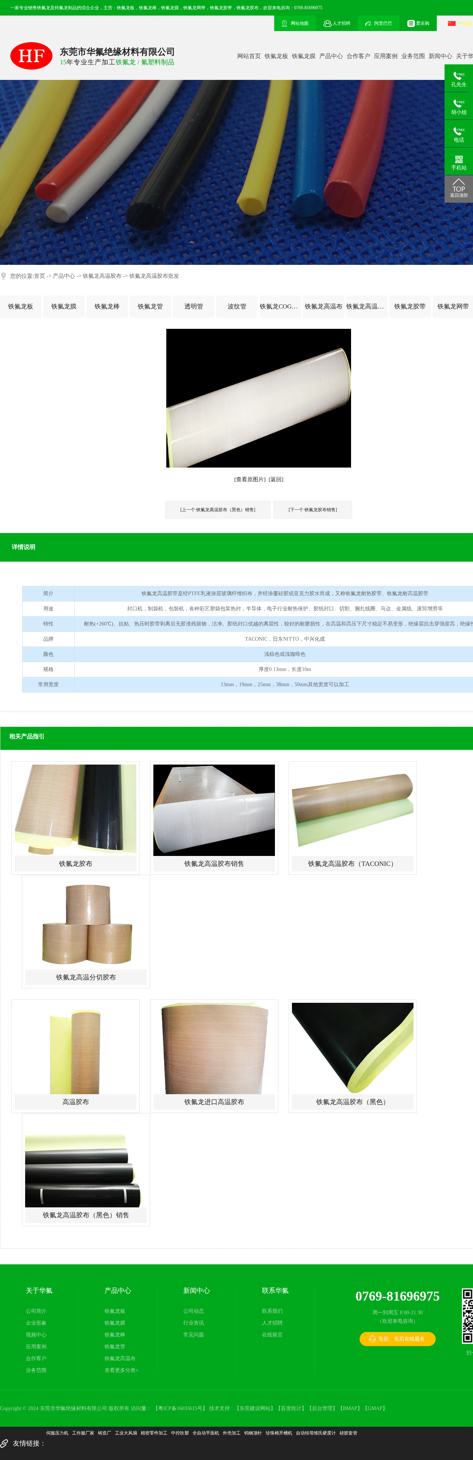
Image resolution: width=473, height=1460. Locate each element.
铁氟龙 (43, 7)
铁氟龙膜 (304, 56)
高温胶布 (75, 1102)
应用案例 (386, 56)
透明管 (193, 306)
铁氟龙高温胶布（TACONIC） (352, 863)
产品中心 (331, 56)
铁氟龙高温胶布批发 (154, 276)
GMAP (375, 1408)
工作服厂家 (83, 1433)
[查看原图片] (250, 479)
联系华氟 (275, 1290)
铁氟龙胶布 (75, 863)
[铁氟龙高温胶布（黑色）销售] (86, 1162)
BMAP (350, 1408)
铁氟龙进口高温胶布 (214, 1102)
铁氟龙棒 (107, 306)
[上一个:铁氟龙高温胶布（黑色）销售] (217, 509)
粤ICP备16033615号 (180, 1408)
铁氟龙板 (276, 56)
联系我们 (272, 1311)
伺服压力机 (57, 1433)
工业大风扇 (126, 1433)
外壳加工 (232, 1433)
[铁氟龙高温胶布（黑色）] (353, 1048)
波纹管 (237, 306)
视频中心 (36, 1335)
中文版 (465, 23)
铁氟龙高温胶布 (102, 276)
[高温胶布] (75, 1048)
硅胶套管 (348, 1433)
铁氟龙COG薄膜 (280, 306)
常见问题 (193, 1335)
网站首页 (249, 56)
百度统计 (291, 1408)
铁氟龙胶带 (410, 306)
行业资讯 (193, 1323)
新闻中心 (440, 56)
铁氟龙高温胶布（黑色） (352, 1102)
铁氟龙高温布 (324, 306)
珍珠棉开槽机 (279, 1433)
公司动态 (193, 1311)
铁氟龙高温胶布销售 (214, 863)
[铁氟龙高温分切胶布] (86, 924)
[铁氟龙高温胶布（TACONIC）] (353, 810)
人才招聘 (272, 1323)
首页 (39, 276)
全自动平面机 (206, 1433)
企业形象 (36, 1323)
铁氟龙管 (150, 306)
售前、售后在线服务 (401, 1339)
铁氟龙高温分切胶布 (86, 977)
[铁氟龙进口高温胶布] (214, 1048)
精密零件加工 (154, 1433)
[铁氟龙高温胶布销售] (214, 810)
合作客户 (358, 56)
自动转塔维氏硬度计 (316, 1433)
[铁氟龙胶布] (75, 810)
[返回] (276, 479)
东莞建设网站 (254, 1408)
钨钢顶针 (253, 1433)
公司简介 (36, 1311)
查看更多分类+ (122, 1370)
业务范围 (413, 56)
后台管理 (322, 1408)
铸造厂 (104, 1433)
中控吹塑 (180, 1433)
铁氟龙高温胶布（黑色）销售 (86, 1215)
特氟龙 (61, 7)
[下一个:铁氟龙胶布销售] (313, 509)
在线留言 (272, 1335)
